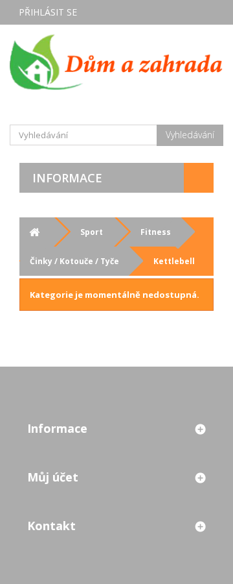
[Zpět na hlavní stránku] (34, 232)
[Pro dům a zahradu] (116, 61)
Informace (67, 178)
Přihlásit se (48, 12)
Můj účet (52, 477)
